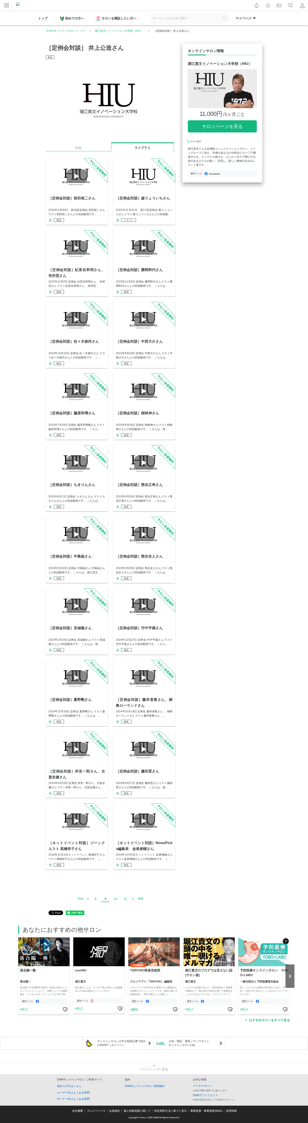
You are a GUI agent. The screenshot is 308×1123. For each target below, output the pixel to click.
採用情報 (231, 1110)
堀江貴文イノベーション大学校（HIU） (119, 30)
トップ (43, 18)
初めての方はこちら (69, 1086)
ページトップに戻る (154, 1069)
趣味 (135, 1009)
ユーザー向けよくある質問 (73, 1092)
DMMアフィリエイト (205, 1095)
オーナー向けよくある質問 (73, 1098)
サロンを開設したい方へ (119, 18)
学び (25, 1009)
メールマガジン (202, 1085)
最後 (140, 898)
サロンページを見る (222, 126)
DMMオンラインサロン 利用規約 (145, 1086)
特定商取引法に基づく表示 (170, 1110)
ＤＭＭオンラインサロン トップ (65, 30)
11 (125, 899)
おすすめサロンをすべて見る (269, 1020)
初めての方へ (74, 18)
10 (115, 899)
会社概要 (77, 1110)
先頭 (80, 898)
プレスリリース (96, 1110)
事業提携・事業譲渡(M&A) (206, 1110)
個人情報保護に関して (137, 1110)
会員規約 (114, 1110)
